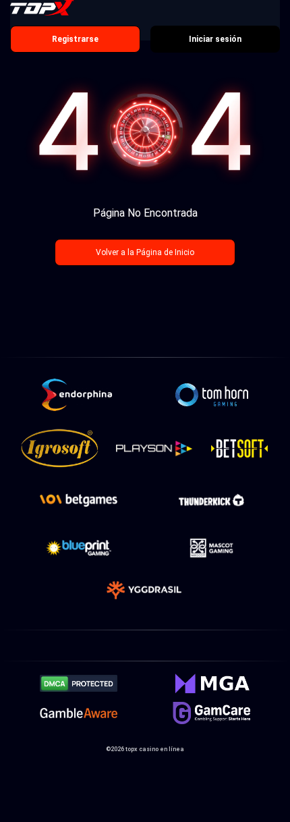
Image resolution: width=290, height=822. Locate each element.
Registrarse (75, 39)
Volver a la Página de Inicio (145, 252)
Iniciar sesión (215, 39)
